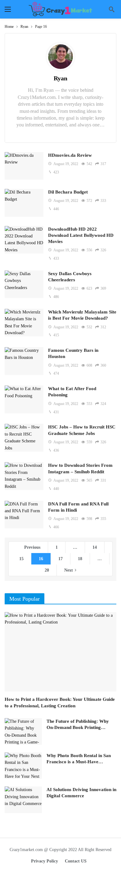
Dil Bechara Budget (68, 192)
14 (94, 547)
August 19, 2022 (65, 164)
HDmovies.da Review (70, 155)
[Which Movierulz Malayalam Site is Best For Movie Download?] (24, 322)
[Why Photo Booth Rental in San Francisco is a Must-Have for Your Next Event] (23, 765)
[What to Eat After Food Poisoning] (24, 399)
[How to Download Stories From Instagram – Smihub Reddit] (24, 476)
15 (21, 558)
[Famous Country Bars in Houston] (24, 361)
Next (68, 570)
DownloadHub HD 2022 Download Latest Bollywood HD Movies (81, 235)
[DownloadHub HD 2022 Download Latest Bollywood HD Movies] (24, 239)
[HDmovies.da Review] (24, 166)
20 (47, 570)
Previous (32, 547)
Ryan (60, 78)
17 (60, 558)
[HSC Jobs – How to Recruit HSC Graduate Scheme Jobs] (24, 437)
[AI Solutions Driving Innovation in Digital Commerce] (23, 799)
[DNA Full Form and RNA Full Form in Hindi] (24, 514)
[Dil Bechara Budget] (24, 202)
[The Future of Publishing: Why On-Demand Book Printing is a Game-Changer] (23, 731)
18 (80, 558)
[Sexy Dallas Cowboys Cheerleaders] (24, 284)
